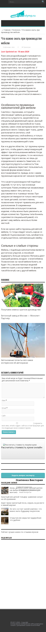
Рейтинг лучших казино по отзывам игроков (19, 532)
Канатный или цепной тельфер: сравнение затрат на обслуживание (22, 498)
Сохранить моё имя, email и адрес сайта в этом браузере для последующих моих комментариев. (23, 425)
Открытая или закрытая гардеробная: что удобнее (25, 519)
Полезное (16, 30)
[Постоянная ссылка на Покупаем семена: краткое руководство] (23, 306)
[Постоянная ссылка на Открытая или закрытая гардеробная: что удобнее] (4, 523)
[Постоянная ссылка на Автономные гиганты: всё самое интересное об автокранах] (23, 357)
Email (4, 408)
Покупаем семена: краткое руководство (21, 309)
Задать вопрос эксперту (23, 475)
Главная (7, 30)
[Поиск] (43, 2)
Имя (3, 400)
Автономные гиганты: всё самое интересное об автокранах (17, 361)
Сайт (4, 415)
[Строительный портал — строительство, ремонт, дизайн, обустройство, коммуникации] (23, 16)
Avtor (13, 47)
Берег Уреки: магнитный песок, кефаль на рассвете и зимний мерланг (22, 504)
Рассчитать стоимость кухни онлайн (21, 447)
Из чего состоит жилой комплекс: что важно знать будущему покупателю (26, 510)
